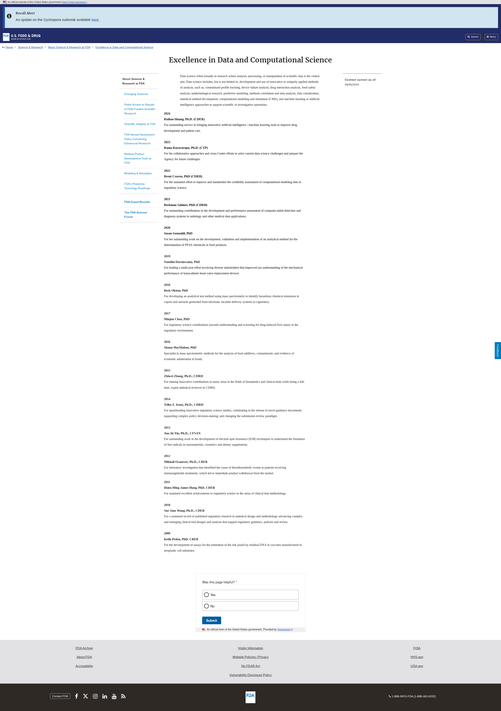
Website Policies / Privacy (250, 657)
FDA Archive (84, 648)
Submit (211, 620)
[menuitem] (362, 83)
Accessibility (84, 666)
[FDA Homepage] (21, 36)
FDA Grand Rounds (137, 201)
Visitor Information (250, 648)
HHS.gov (417, 657)
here (95, 20)
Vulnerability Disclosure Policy (250, 675)
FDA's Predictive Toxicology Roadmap (137, 186)
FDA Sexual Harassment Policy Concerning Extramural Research (139, 139)
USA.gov (417, 666)
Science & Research (30, 47)
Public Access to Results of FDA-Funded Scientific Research (139, 109)
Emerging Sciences (136, 94)
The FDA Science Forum (135, 215)
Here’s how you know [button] (74, 2)
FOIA (417, 648)
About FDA (84, 657)
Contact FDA (60, 696)
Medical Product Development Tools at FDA (137, 158)
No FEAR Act (250, 666)
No (212, 606)
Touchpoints (284, 629)
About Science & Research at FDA (69, 47)
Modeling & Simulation (138, 173)
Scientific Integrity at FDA (139, 124)
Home (9, 47)
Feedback (497, 350)
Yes (212, 594)
